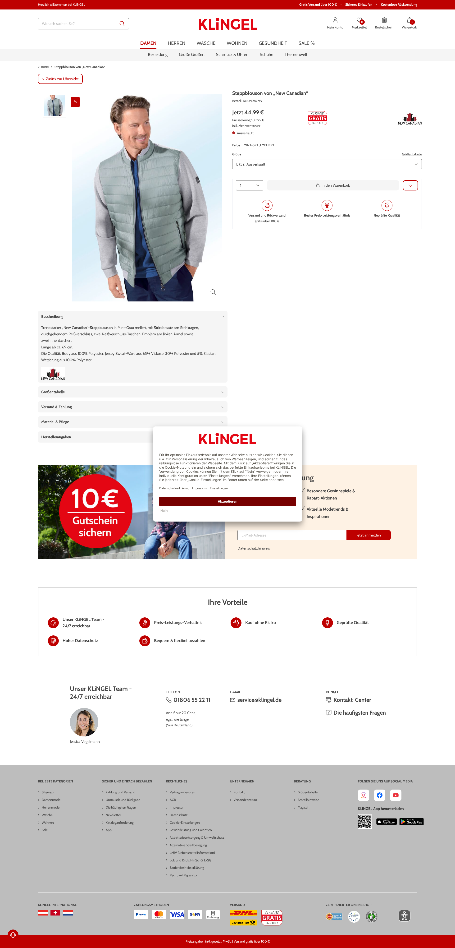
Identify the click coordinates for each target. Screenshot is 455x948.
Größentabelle (412, 154)
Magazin (303, 807)
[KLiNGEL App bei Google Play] (411, 821)
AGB (173, 800)
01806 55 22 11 (191, 699)
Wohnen (48, 822)
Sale (45, 830)
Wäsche (47, 815)
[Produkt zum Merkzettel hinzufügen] (410, 185)
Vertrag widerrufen (182, 792)
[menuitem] (148, 43)
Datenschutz (179, 815)
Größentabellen (308, 792)
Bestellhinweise (308, 800)
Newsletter (113, 815)
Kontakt (239, 792)
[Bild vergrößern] (213, 292)
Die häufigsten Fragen (359, 712)
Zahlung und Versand (120, 792)
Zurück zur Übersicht (62, 79)
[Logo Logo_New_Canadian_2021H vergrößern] (410, 118)
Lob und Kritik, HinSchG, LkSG (190, 860)
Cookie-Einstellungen (185, 822)
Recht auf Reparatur (183, 875)
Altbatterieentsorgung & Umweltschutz (197, 837)
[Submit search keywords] (122, 23)
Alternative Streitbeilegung (188, 845)
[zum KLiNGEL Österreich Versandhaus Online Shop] (43, 913)
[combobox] (83, 23)
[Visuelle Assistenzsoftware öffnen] (402, 916)
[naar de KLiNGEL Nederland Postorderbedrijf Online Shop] (68, 913)
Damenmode (51, 800)
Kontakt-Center (352, 699)
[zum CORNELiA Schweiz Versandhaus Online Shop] (55, 913)
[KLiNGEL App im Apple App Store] (386, 822)
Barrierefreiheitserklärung (187, 867)
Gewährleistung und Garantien (191, 830)
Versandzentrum (245, 800)
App (109, 830)
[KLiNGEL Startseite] (228, 24)
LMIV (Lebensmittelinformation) (192, 853)
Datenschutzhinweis (253, 548)
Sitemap (48, 792)
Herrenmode (50, 807)
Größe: (237, 154)
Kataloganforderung (120, 822)
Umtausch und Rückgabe (123, 800)
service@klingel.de (259, 699)
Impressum (177, 807)
